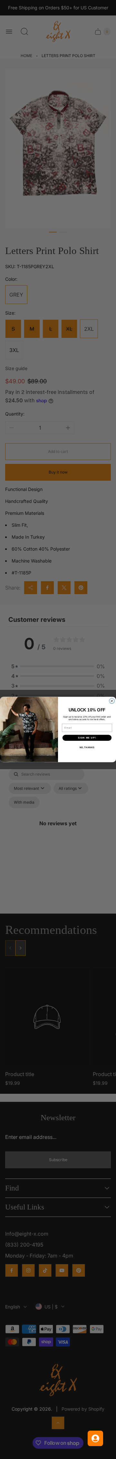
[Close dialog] (112, 701)
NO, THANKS (87, 747)
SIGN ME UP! (87, 738)
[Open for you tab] (95, 1438)
